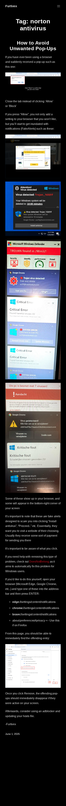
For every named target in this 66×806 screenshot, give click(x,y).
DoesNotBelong (39, 561)
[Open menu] (58, 6)
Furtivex (11, 6)
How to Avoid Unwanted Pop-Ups (33, 45)
